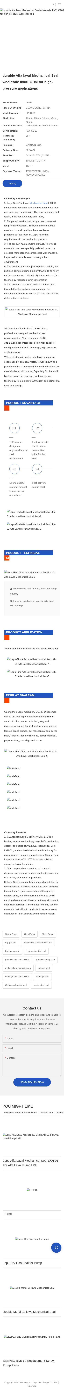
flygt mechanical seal (36, 951)
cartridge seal (42, 976)
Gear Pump (29, 934)
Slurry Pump (47, 934)
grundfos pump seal (45, 959)
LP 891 (7, 1214)
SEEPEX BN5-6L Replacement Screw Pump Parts (28, 1363)
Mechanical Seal (38, 203)
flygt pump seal (12, 951)
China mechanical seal (16, 985)
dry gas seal (11, 942)
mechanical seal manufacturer (38, 942)
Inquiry (12, 183)
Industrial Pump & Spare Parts (20, 1112)
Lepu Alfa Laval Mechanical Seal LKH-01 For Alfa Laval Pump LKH (30, 1163)
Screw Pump (11, 934)
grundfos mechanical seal (17, 959)
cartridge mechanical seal (17, 976)
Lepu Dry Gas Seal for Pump (22, 1263)
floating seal (46, 1112)
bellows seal (44, 968)
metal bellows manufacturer (18, 968)
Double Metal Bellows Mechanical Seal (29, 1311)
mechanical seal (41, 985)
